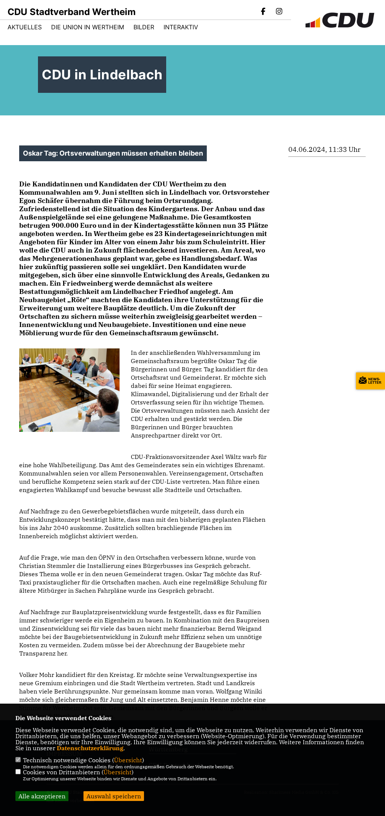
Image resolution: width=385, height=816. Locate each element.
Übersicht (128, 760)
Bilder (143, 27)
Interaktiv (181, 27)
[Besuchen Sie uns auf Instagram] (278, 12)
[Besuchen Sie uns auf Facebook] (263, 12)
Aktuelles (25, 27)
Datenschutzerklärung (90, 748)
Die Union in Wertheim (87, 27)
